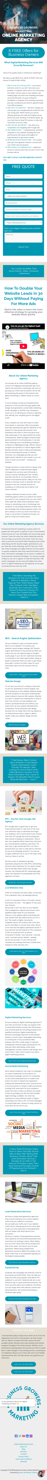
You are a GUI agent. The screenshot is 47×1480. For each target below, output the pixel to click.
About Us (23, 1447)
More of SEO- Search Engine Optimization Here (23, 675)
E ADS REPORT (22, 125)
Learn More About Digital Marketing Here (22, 1061)
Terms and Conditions (23, 1459)
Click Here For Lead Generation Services (21, 1262)
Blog (23, 1449)
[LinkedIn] (27, 1436)
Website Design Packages (16, 725)
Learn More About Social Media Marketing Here (24, 1112)
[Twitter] (19, 1436)
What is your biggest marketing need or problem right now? (22, 229)
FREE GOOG (11, 125)
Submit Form (23, 247)
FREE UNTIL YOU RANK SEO (16, 108)
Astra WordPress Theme (28, 1473)
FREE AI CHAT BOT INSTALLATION (18, 86)
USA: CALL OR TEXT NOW (23, 1364)
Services (23, 1452)
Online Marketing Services (23, 1444)
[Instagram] (31, 1436)
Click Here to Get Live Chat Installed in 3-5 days (23, 952)
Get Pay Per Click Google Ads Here (20, 882)
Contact (23, 1454)
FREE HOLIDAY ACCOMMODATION (19, 147)
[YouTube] (23, 1436)
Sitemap (23, 1461)
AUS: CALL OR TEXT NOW (23, 1372)
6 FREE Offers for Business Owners (23, 52)
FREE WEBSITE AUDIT (14, 130)
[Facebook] (16, 1436)
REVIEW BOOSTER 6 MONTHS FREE (19, 140)
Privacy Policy (23, 1457)
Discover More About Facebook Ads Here (22, 1299)
